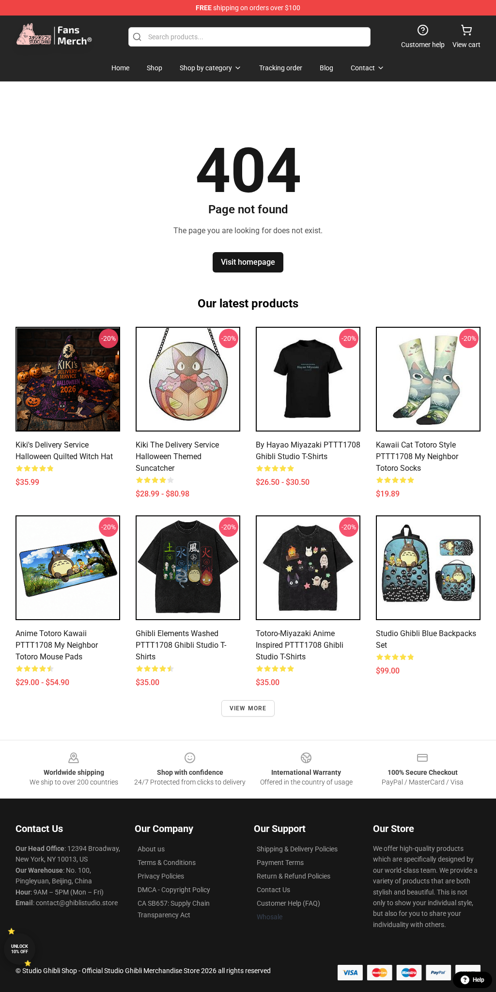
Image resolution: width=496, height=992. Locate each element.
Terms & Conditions (167, 862)
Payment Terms (280, 862)
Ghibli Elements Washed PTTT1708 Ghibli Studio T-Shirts (181, 645)
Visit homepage (248, 262)
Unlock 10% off (19, 949)
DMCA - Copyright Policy (174, 890)
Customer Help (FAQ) (288, 903)
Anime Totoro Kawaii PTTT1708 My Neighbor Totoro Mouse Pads (57, 645)
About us (151, 849)
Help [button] (478, 979)
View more (248, 708)
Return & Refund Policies (293, 876)
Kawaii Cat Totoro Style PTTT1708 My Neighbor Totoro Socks (417, 456)
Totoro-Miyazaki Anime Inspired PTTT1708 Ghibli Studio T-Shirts (299, 645)
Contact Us (273, 890)
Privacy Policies (161, 876)
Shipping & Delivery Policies (297, 849)
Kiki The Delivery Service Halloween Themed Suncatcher (177, 456)
